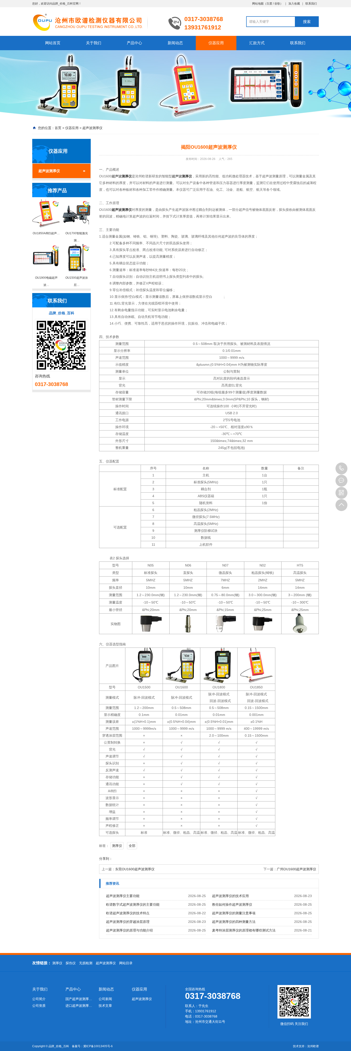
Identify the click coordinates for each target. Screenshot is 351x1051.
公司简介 (39, 999)
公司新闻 (105, 999)
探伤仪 (71, 963)
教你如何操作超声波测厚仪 (232, 904)
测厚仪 (127, 176)
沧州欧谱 (313, 1046)
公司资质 (39, 1005)
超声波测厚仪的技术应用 (230, 896)
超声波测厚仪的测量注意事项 (233, 913)
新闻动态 (175, 43)
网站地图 (258, 3)
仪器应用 (216, 43)
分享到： (105, 858)
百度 (269, 3)
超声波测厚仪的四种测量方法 (233, 922)
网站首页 (52, 43)
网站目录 (126, 963)
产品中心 (134, 43)
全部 (132, 846)
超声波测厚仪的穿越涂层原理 (127, 922)
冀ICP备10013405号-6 (98, 1046)
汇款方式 (257, 43)
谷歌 (277, 3)
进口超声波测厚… (78, 1005)
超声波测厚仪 (92, 128)
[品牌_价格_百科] (96, 22)
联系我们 (311, 3)
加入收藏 (294, 3)
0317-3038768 (341, 468)
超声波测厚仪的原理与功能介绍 (129, 930)
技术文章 (105, 1005)
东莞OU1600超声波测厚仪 (134, 869)
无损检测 (85, 963)
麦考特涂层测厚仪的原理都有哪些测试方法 (244, 930)
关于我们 (93, 43)
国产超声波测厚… (78, 999)
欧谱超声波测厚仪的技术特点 (127, 913)
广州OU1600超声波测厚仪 (296, 869)
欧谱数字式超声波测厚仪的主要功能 (133, 904)
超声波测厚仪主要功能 (122, 896)
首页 (58, 128)
